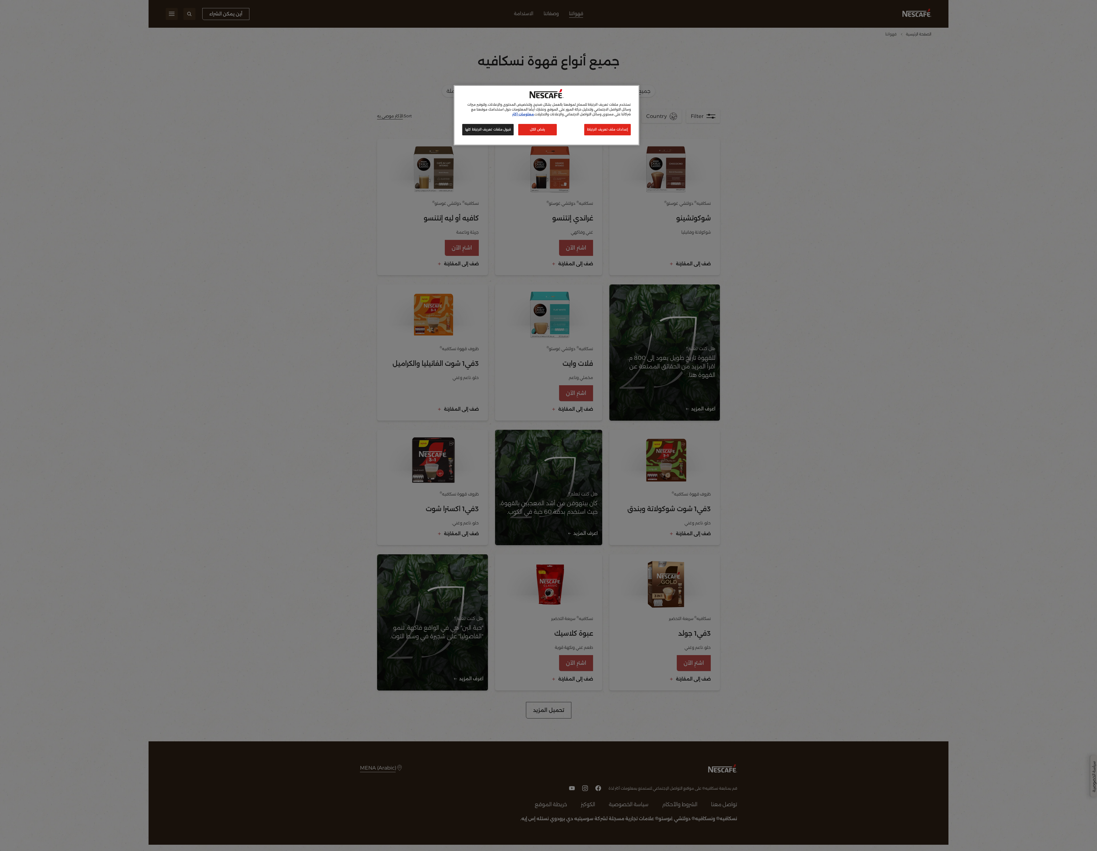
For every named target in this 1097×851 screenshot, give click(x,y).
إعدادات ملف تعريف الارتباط (607, 129)
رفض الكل (537, 129)
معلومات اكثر (523, 114)
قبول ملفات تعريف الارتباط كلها (488, 129)
